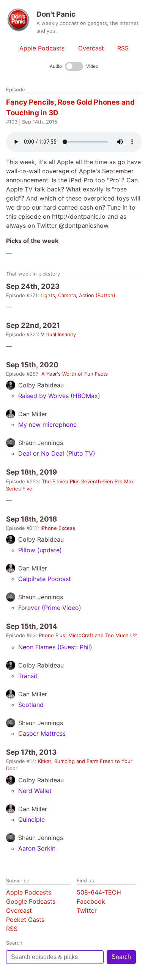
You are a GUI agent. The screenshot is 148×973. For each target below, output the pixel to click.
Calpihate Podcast (44, 579)
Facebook (91, 901)
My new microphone (47, 424)
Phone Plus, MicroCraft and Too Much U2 (88, 635)
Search (121, 957)
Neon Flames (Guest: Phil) (55, 647)
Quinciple (31, 819)
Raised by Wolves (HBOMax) (59, 396)
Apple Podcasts (42, 48)
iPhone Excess (58, 528)
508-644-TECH (99, 892)
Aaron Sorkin (36, 848)
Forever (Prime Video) (49, 607)
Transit (28, 676)
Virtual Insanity (58, 334)
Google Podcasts (30, 901)
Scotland (31, 704)
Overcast (91, 48)
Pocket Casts (25, 919)
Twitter (87, 910)
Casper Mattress (42, 733)
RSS (123, 48)
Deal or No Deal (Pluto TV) (56, 453)
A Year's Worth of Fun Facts (74, 374)
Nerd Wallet (35, 790)
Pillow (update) (40, 550)
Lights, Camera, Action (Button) (78, 295)
